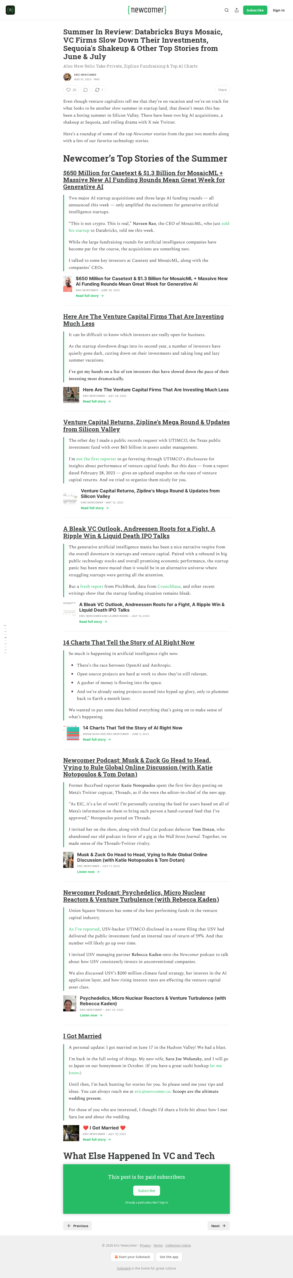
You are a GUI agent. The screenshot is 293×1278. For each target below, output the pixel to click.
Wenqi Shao (91, 734)
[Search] (226, 10)
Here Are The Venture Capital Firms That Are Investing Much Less (143, 319)
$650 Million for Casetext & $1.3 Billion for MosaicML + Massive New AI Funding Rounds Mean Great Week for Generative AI (144, 180)
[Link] (56, 158)
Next (215, 1225)
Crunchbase (169, 586)
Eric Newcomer (85, 74)
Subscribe (255, 10)
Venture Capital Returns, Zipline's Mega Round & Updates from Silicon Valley (146, 425)
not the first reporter (96, 459)
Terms (158, 1245)
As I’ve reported (84, 929)
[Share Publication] (236, 10)
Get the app (169, 1257)
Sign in (279, 10)
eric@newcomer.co (152, 1091)
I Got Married (82, 1036)
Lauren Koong (118, 616)
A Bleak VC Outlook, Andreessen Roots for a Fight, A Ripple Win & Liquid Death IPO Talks (139, 532)
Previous (80, 1225)
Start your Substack (134, 1257)
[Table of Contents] (5, 639)
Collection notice (178, 1245)
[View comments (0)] (85, 89)
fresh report (91, 586)
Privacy (145, 1245)
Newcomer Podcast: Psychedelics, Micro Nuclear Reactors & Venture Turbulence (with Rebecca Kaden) (141, 896)
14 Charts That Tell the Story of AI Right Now (129, 642)
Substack (124, 1268)
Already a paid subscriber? (146, 1202)
